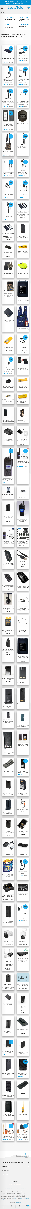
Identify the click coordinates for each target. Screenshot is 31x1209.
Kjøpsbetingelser (17, 1184)
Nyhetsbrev (23, 1188)
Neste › (15, 1146)
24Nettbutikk (18, 1202)
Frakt (10, 1184)
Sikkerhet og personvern (11, 1188)
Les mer (16, 1198)
